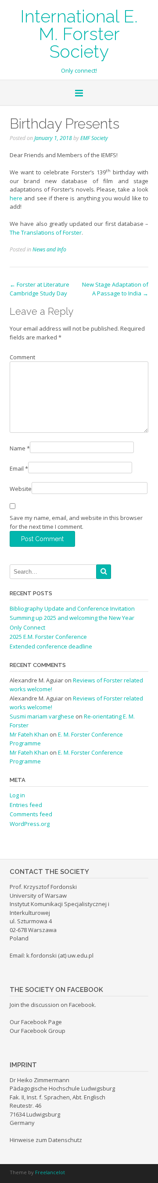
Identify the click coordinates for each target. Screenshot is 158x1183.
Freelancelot (50, 1172)
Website (21, 489)
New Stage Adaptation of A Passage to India (115, 288)
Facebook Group (43, 1031)
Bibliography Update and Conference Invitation (72, 608)
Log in (17, 795)
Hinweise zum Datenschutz (46, 1140)
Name (20, 448)
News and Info (49, 249)
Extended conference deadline (51, 646)
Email (19, 468)
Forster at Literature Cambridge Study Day (39, 288)
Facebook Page (41, 1022)
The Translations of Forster (46, 232)
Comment (22, 357)
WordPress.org (30, 824)
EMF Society (94, 138)
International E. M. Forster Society (79, 33)
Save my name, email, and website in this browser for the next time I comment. (76, 522)
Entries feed (26, 805)
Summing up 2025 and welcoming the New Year (72, 618)
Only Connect (27, 627)
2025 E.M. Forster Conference (48, 637)
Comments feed (31, 814)
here (16, 198)
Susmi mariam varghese (42, 716)
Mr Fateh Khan (29, 734)
